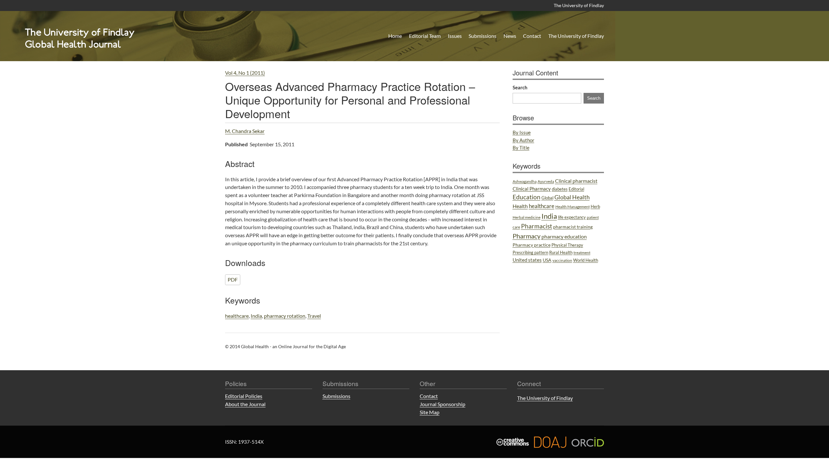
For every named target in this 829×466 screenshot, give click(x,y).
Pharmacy (526, 236)
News (510, 36)
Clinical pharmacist (576, 181)
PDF (233, 279)
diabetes (560, 189)
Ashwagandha (525, 181)
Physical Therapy (567, 245)
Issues (455, 36)
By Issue (522, 132)
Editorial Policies (243, 396)
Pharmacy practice (532, 245)
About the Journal (245, 404)
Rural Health (561, 252)
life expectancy (572, 217)
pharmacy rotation (284, 316)
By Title (521, 147)
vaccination (562, 260)
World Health (585, 260)
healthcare (237, 316)
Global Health (572, 197)
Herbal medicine (526, 217)
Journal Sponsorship (442, 404)
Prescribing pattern (530, 252)
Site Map (429, 412)
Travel (314, 316)
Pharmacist (536, 226)
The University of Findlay (579, 5)
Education (526, 197)
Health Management (572, 206)
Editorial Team (425, 36)
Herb (595, 206)
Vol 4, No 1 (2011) (245, 73)
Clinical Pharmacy (532, 189)
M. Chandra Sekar (245, 131)
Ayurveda (546, 181)
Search (520, 87)
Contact (532, 36)
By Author (523, 140)
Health (520, 206)
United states (527, 260)
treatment (581, 252)
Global (547, 197)
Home (395, 36)
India (256, 316)
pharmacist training (573, 226)
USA (547, 260)
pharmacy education (564, 236)
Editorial (576, 189)
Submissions (482, 36)
